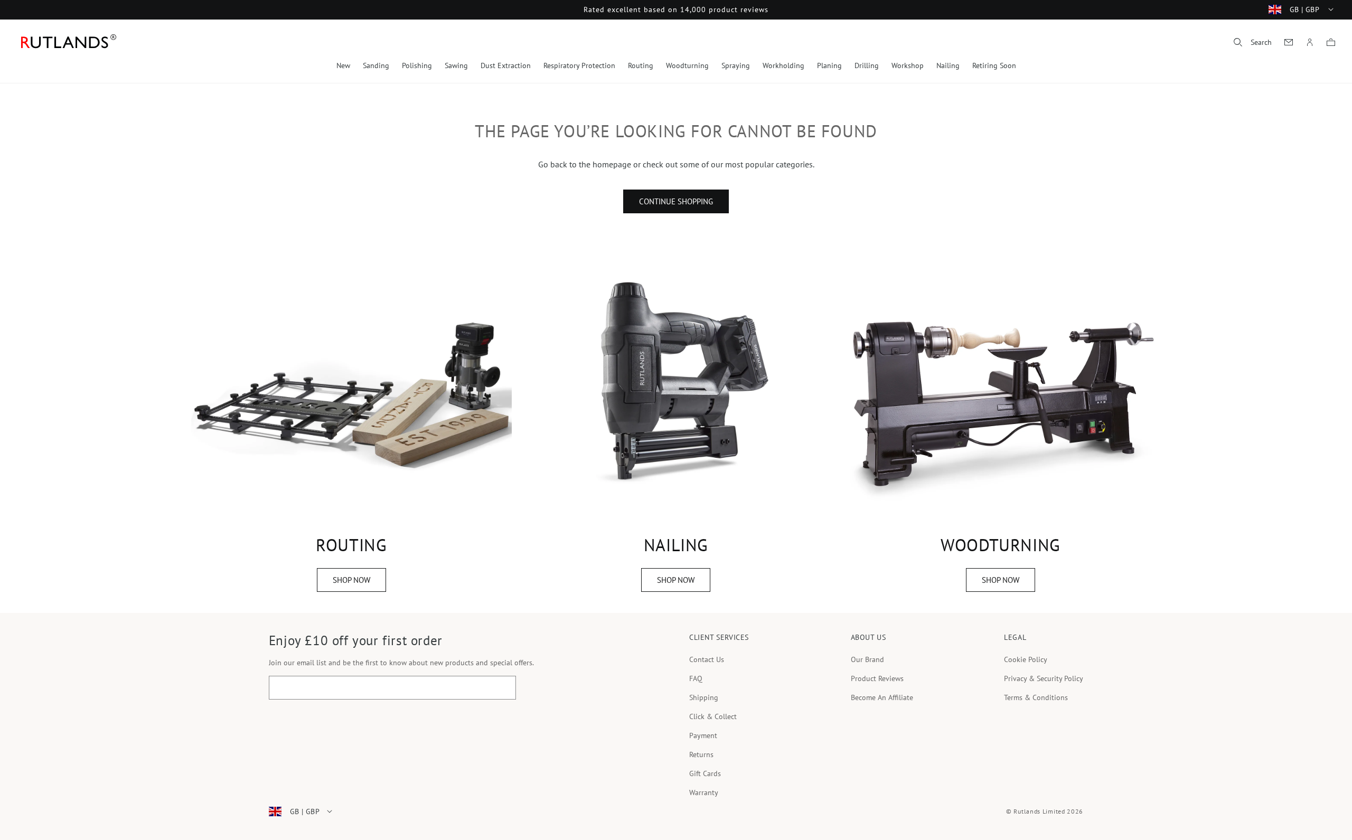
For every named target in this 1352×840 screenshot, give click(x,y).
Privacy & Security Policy (1043, 678)
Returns (701, 754)
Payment (703, 735)
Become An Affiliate (882, 697)
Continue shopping (676, 201)
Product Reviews (877, 678)
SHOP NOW (351, 580)
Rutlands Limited (1039, 811)
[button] (1252, 42)
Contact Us (706, 659)
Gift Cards (705, 773)
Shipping (703, 697)
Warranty (703, 792)
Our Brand (867, 659)
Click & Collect (713, 716)
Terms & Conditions (1036, 697)
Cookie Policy (1025, 659)
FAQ (695, 678)
